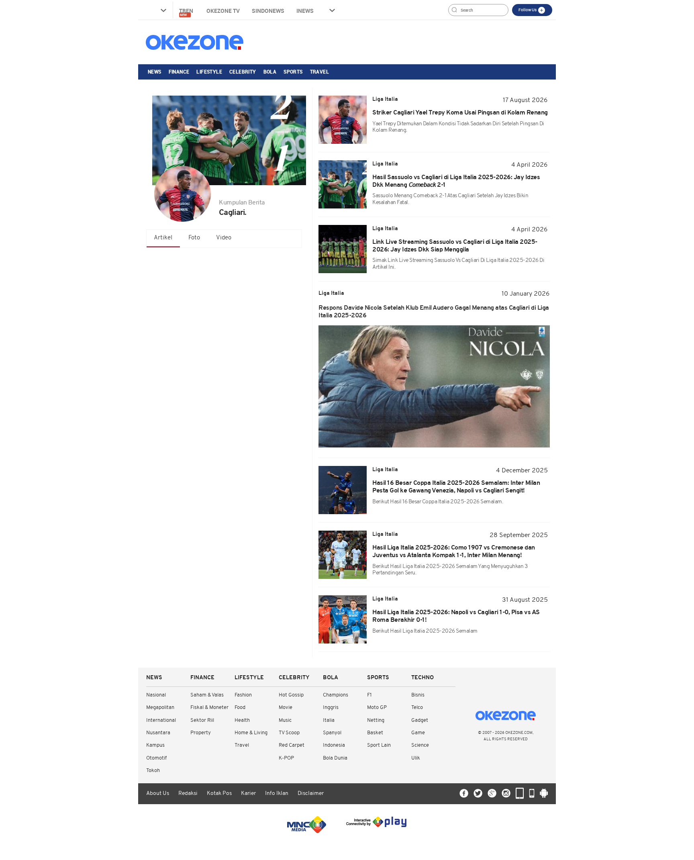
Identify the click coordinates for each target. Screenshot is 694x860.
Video (223, 238)
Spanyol (332, 732)
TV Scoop (289, 732)
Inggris (331, 707)
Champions (335, 695)
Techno (422, 678)
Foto (194, 238)
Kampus (155, 745)
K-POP (286, 758)
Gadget (419, 720)
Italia (329, 720)
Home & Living (251, 732)
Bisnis (418, 695)
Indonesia (334, 745)
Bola (270, 71)
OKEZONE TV (223, 10)
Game (418, 732)
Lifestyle (209, 71)
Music (285, 720)
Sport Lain (379, 745)
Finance (179, 71)
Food (240, 707)
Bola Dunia (335, 758)
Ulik (415, 758)
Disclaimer (311, 794)
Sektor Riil (202, 720)
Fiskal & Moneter (209, 707)
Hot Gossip (291, 695)
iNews (305, 10)
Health (242, 720)
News (154, 71)
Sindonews (268, 10)
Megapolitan (160, 707)
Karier (248, 794)
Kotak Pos (219, 794)
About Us (157, 794)
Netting (375, 720)
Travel (319, 71)
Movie (285, 707)
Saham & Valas (207, 695)
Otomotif (156, 758)
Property (200, 732)
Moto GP (377, 707)
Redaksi (188, 794)
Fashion (243, 695)
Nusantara (158, 732)
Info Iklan (276, 794)
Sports (293, 71)
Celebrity (242, 71)
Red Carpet (291, 745)
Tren (186, 12)
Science (420, 745)
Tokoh (153, 770)
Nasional (156, 695)
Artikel (163, 238)
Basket (375, 732)
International (161, 720)
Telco (417, 707)
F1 (369, 695)
